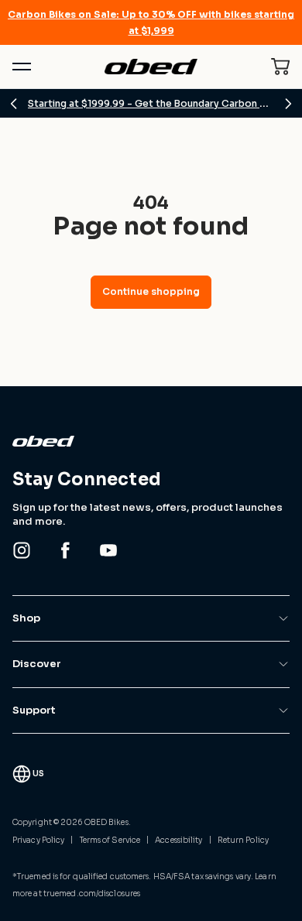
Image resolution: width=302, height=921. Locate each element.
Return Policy (243, 840)
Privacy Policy (38, 840)
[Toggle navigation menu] (21, 66)
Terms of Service (110, 840)
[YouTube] (108, 550)
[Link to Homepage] (151, 441)
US (38, 774)
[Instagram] (21, 550)
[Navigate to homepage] (151, 67)
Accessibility (178, 840)
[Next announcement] (288, 103)
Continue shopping (151, 291)
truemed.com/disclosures (91, 893)
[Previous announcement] (14, 103)
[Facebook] (65, 550)
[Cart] (280, 66)
